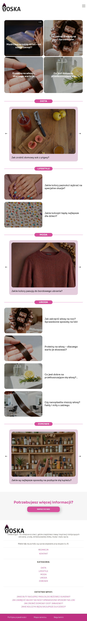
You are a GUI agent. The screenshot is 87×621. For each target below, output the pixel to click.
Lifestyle (43, 168)
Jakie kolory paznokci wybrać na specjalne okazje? (63, 187)
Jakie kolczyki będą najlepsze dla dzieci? (62, 215)
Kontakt (43, 554)
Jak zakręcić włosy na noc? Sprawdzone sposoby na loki (63, 38)
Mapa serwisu (40, 617)
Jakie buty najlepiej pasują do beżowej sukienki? (43, 596)
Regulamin (59, 617)
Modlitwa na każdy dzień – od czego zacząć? (23, 46)
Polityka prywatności (17, 617)
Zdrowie (43, 423)
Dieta (43, 101)
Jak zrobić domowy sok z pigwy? (30, 157)
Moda (43, 234)
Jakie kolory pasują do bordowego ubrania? (36, 291)
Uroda (43, 302)
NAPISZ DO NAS (43, 509)
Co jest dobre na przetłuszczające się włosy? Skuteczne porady (63, 75)
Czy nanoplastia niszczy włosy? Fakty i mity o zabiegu (62, 404)
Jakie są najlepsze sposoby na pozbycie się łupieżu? (41, 480)
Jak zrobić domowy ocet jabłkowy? (43, 603)
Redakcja (43, 550)
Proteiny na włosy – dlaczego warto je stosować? (23, 75)
